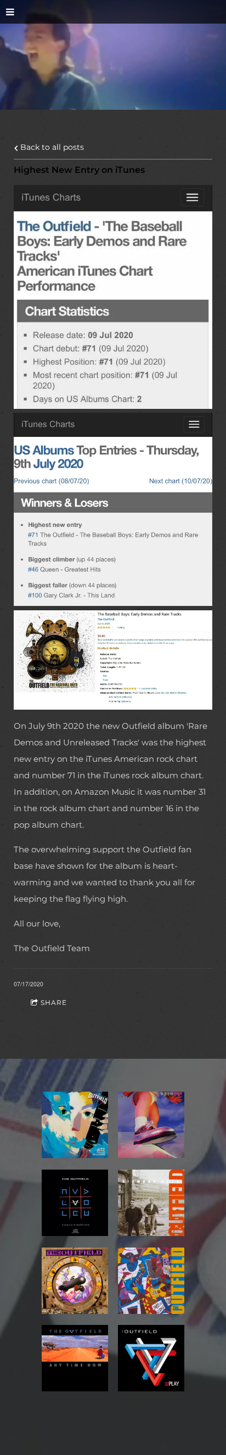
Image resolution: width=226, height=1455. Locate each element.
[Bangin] (151, 1125)
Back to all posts (51, 147)
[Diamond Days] (151, 1203)
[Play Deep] (75, 1125)
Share (54, 1002)
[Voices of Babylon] (75, 1203)
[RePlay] (151, 1358)
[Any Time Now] (75, 1358)
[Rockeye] (75, 1281)
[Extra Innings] (151, 1281)
